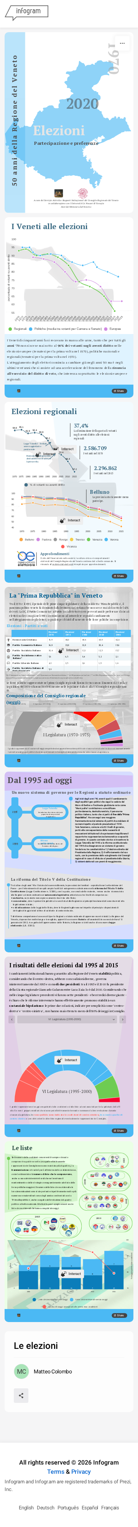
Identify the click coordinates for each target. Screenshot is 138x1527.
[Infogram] (26, 13)
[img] (44, 718)
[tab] (117, 704)
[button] (18, 329)
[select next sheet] (122, 1019)
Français (110, 1508)
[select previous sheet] (11, 1019)
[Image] (26, 558)
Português (68, 1508)
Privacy (81, 1471)
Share (120, 391)
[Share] (21, 1395)
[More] (122, 43)
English (26, 1508)
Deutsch (45, 1508)
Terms (55, 1471)
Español (90, 1508)
